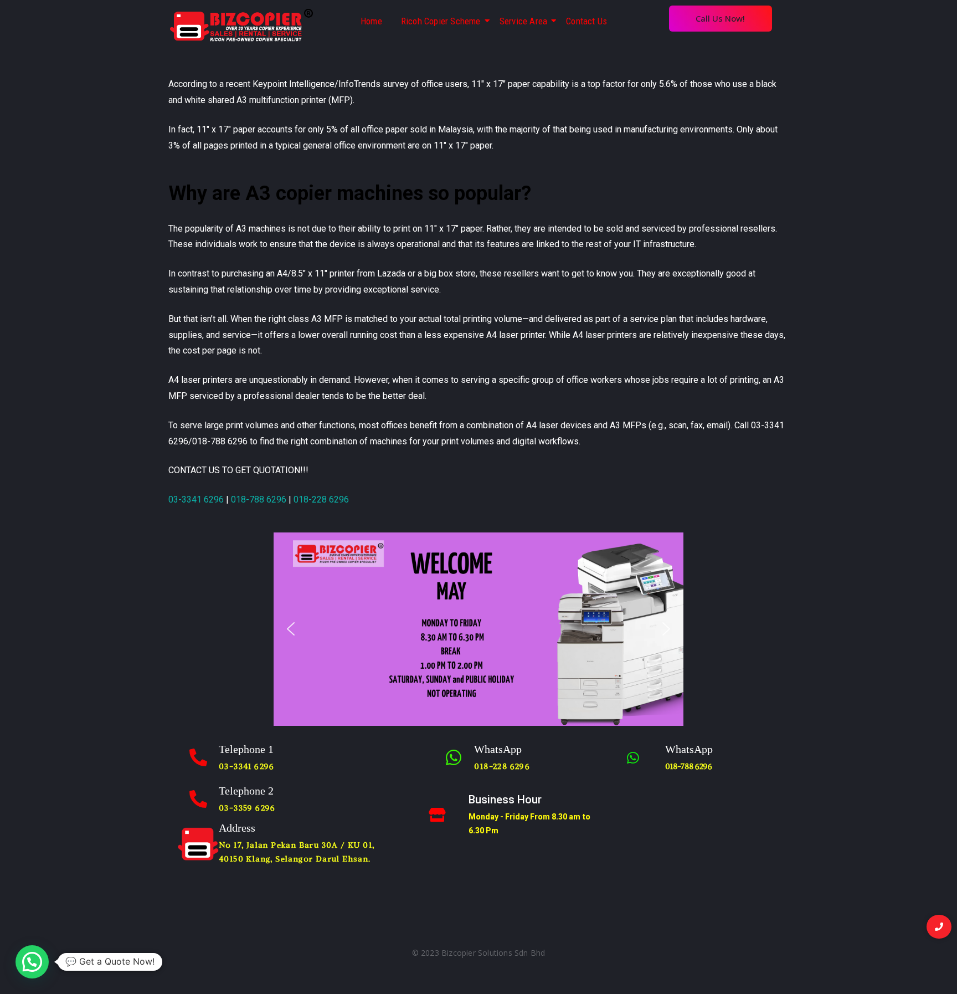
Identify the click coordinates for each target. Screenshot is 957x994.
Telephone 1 (246, 749)
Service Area (523, 21)
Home (371, 21)
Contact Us (586, 21)
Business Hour (505, 799)
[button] (291, 629)
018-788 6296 (258, 499)
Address (237, 828)
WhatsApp (498, 749)
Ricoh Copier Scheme (441, 21)
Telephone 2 (246, 791)
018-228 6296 (321, 499)
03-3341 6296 (196, 499)
